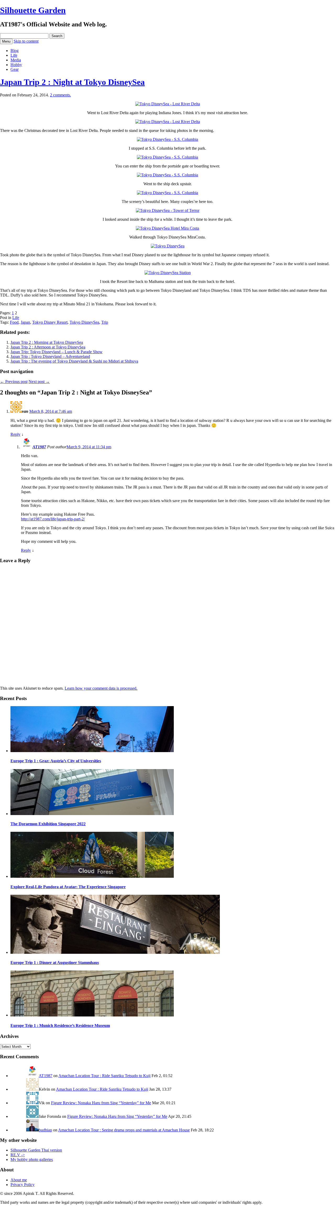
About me (18, 1180)
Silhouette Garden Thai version (36, 1150)
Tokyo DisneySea (84, 322)
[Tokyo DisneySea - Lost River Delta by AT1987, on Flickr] (167, 104)
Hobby (16, 64)
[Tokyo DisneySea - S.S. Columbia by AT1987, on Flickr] (167, 139)
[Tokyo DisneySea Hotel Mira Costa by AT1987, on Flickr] (167, 228)
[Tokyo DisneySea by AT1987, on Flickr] (168, 246)
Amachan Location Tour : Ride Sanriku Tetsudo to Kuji (104, 1075)
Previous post (13, 381)
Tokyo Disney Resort (50, 322)
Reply (15, 434)
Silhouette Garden (33, 10)
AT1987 (39, 447)
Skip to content (26, 41)
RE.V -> (17, 1155)
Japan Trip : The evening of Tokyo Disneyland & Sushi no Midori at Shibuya (74, 361)
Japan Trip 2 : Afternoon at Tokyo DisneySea (47, 347)
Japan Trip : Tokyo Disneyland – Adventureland (50, 356)
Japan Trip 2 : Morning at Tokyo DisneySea (46, 342)
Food (14, 322)
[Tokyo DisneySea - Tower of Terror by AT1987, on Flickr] (167, 210)
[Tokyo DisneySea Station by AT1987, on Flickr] (167, 272)
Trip (104, 322)
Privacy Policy (22, 1184)
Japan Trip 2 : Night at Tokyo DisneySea (72, 82)
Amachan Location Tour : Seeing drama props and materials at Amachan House (124, 1130)
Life (13, 55)
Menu (6, 41)
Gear (14, 69)
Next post (39, 381)
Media (15, 60)
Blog (14, 50)
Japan (25, 322)
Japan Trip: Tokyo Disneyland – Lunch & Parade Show (56, 352)
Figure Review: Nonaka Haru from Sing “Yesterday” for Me (101, 1103)
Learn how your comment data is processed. (101, 688)
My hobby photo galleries (31, 1159)
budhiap (45, 1130)
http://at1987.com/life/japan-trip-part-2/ (53, 519)
